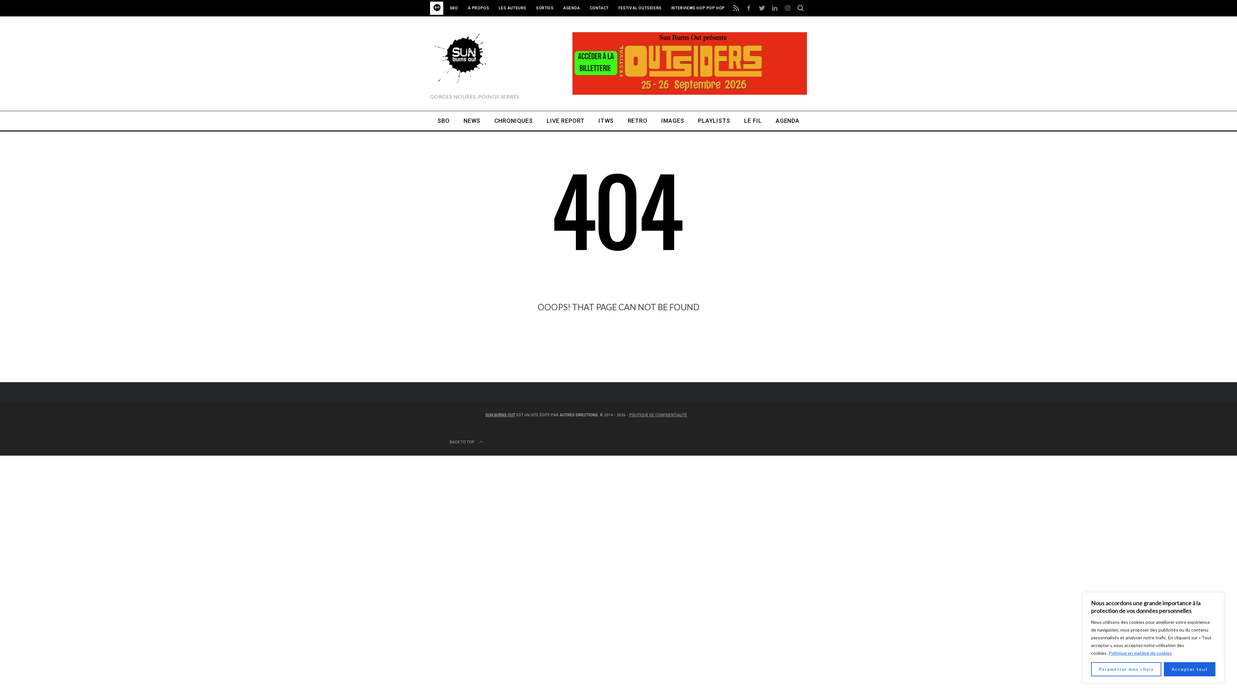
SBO (454, 8)
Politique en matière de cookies (1140, 653)
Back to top (462, 442)
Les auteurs (512, 8)
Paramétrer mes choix (1126, 669)
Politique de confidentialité (658, 415)
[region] (1153, 637)
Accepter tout (1190, 669)
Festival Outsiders (640, 8)
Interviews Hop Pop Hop (698, 8)
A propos (478, 8)
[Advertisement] (618, 355)
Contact (599, 8)
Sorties (544, 8)
